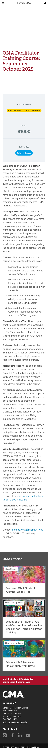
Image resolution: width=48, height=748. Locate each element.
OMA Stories (11, 569)
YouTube (28, 735)
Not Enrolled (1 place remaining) (24, 110)
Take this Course (24, 153)
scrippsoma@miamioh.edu (15, 722)
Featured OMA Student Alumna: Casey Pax (20, 590)
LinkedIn (20, 735)
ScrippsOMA (24, 3)
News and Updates (14, 602)
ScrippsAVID (24, 682)
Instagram (5, 735)
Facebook (12, 735)
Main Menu (3, 3)
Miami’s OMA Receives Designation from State (20, 664)
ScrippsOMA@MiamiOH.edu (27, 529)
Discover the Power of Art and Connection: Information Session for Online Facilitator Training (24, 627)
